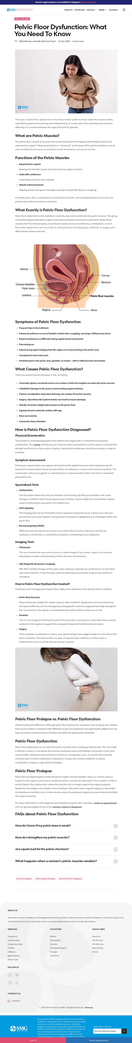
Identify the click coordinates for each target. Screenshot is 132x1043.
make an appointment (105, 803)
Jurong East (55, 940)
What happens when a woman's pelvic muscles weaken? (56, 861)
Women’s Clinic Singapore (70, 878)
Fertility (11, 948)
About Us (96, 936)
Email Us (16, 1001)
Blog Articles (97, 948)
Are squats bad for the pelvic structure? (42, 849)
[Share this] (7, 53)
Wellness (11, 952)
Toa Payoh (54, 956)
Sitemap (89, 1007)
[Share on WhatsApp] (7, 76)
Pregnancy (13, 936)
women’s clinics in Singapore (67, 807)
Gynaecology (14, 940)
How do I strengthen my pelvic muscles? (42, 837)
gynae (37, 444)
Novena (53, 944)
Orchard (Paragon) (58, 948)
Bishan (53, 936)
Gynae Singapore (24, 878)
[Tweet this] (7, 60)
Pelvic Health (22, 19)
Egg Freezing (13, 956)
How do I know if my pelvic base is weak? (43, 825)
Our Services (98, 944)
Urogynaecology (15, 944)
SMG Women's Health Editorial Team (37, 41)
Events (95, 952)
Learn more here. (88, 2)
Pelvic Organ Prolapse (45, 878)
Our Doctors (97, 940)
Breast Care (13, 959)
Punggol (53, 952)
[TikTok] (16, 984)
